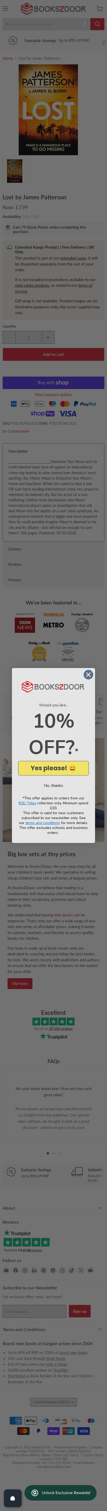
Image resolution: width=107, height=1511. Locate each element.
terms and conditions (42, 822)
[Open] (13, 1498)
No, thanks (53, 785)
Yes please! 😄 (53, 768)
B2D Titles (27, 803)
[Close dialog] (88, 674)
